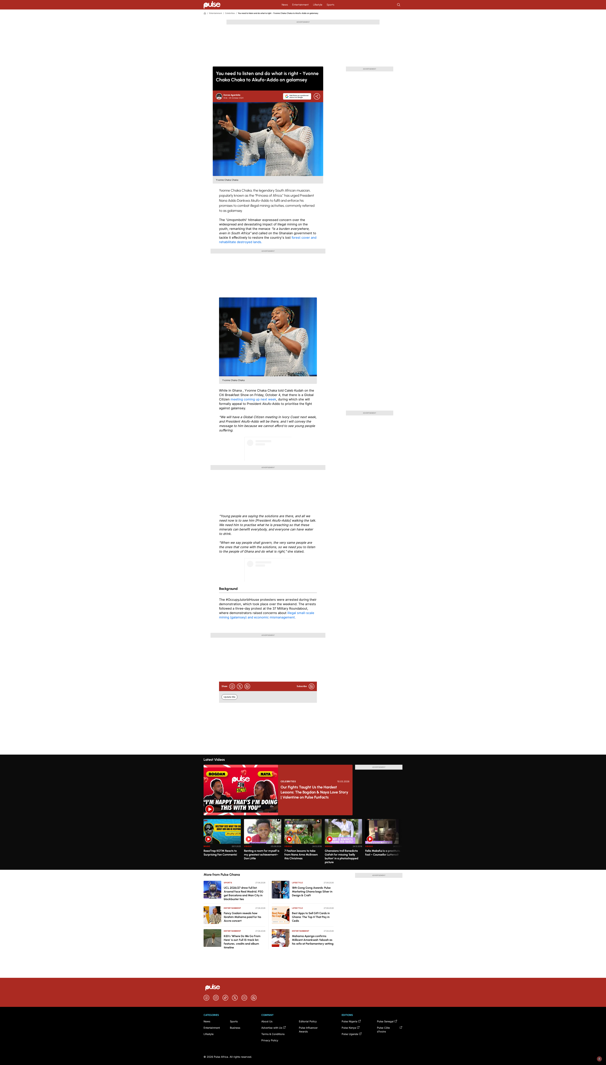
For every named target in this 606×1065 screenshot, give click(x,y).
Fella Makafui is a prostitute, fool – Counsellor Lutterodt (383, 852)
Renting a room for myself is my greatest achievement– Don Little (261, 854)
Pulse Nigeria (349, 1021)
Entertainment (300, 4)
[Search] (398, 4)
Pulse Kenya (349, 1027)
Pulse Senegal (385, 1021)
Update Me (229, 697)
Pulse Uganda (350, 1034)
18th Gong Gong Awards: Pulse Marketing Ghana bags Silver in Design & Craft (312, 891)
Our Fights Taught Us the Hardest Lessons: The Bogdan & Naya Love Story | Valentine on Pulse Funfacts (314, 792)
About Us (266, 1021)
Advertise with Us (271, 1027)
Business (235, 1027)
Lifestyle (317, 4)
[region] (303, 842)
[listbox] (303, 842)
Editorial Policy (308, 1021)
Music (207, 846)
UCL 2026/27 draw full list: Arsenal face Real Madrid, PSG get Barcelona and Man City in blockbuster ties (243, 893)
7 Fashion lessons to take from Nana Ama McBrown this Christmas (301, 854)
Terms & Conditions (273, 1034)
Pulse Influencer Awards (308, 1029)
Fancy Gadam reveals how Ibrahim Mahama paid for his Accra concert (242, 917)
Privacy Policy (269, 1040)
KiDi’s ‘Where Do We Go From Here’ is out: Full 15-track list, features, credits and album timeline (242, 941)
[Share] (317, 96)
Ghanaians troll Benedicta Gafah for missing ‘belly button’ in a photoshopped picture (341, 856)
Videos (248, 846)
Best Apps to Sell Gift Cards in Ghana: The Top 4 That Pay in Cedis (311, 917)
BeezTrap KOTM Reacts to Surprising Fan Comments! (220, 852)
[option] (222, 843)
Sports (330, 4)
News (285, 4)
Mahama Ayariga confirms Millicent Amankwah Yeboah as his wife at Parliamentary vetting (312, 939)
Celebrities (230, 13)
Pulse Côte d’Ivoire (383, 1029)
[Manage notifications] (599, 1058)
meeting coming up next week (253, 399)
